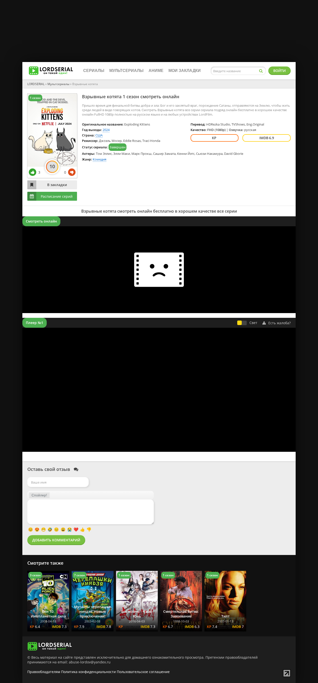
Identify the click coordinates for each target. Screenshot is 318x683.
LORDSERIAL (35, 84)
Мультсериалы (126, 70)
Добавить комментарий (56, 540)
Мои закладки (184, 70)
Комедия (99, 159)
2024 (106, 130)
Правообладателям (43, 671)
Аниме (156, 70)
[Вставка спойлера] (39, 495)
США (99, 135)
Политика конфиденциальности (88, 671)
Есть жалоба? (279, 323)
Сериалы (93, 70)
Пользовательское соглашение (143, 671)
